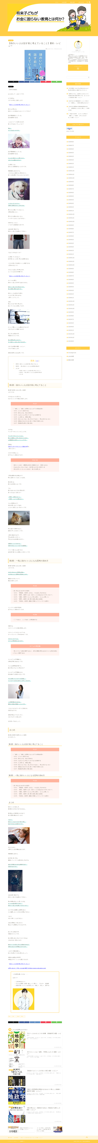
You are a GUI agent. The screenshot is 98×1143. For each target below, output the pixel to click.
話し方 (23, 1016)
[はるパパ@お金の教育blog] (49, 30)
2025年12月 (71, 170)
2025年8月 (71, 185)
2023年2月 (71, 294)
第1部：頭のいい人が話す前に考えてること (27, 364)
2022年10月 (71, 308)
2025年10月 (71, 178)
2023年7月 (71, 275)
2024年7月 (71, 232)
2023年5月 (71, 283)
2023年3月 (71, 290)
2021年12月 (71, 334)
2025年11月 (71, 174)
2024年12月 (71, 214)
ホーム (57, 2)
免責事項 (22, 1141)
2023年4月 (71, 286)
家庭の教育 (72, 2)
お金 (10, 1016)
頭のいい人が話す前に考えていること (19, 104)
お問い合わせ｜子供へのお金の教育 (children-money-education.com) (27, 968)
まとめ (17, 368)
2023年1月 (71, 297)
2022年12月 (71, 301)
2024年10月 (71, 221)
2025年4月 (71, 199)
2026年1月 (71, 167)
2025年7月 (71, 188)
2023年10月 (71, 265)
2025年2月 (71, 207)
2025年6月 (71, 192)
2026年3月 (71, 159)
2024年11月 (71, 218)
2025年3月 (71, 203)
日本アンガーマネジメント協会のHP (18, 446)
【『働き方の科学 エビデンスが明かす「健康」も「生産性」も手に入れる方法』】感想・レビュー (78, 115)
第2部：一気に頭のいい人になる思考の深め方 (27, 366)
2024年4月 (71, 243)
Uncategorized (72, 352)
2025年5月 (71, 196)
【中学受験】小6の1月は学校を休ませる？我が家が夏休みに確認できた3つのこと (78, 89)
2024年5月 (71, 239)
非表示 (37, 361)
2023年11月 (71, 261)
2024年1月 (71, 254)
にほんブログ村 (70, 131)
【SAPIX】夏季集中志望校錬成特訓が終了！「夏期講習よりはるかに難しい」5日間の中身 (78, 108)
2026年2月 (71, 163)
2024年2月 (71, 250)
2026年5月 (71, 152)
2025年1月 (71, 210)
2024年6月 (71, 236)
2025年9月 (71, 181)
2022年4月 (71, 323)
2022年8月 (71, 315)
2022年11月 (71, 304)
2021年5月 (71, 341)
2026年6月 (71, 149)
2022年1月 (71, 330)
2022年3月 (71, 326)
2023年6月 (71, 279)
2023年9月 (71, 268)
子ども (14, 1016)
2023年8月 (71, 272)
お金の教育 (64, 2)
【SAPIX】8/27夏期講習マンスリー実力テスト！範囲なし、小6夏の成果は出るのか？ (78, 102)
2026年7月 (71, 145)
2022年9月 (71, 312)
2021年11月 (71, 337)
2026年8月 (71, 141)
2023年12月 (71, 257)
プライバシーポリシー (13, 1141)
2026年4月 (71, 156)
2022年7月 (71, 319)
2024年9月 (71, 225)
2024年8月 (71, 228)
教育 (19, 1016)
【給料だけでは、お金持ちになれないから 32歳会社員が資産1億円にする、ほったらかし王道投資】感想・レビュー (79, 95)
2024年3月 (71, 246)
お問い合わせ (81, 2)
